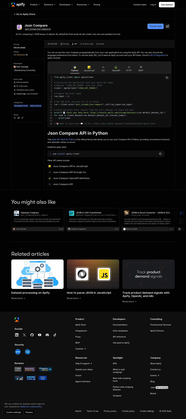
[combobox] (167, 26)
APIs (115, 363)
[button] (86, 319)
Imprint (78, 411)
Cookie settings (147, 411)
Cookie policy (128, 411)
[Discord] (47, 335)
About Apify (155, 363)
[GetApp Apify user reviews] (18, 369)
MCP (77, 343)
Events (153, 375)
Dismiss (29, 412)
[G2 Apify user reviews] (19, 378)
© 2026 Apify (165, 411)
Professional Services (160, 325)
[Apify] (18, 5)
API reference (119, 337)
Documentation (120, 325)
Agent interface (82, 381)
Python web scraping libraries (123, 388)
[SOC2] (27, 352)
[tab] (52, 44)
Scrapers (117, 395)
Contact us (155, 369)
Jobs (159, 387)
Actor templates (120, 331)
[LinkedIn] (17, 335)
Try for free (155, 26)
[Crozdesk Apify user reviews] (43, 378)
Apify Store (80, 325)
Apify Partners (157, 331)
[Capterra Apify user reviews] (45, 369)
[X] (24, 335)
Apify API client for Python (63, 139)
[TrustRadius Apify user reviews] (31, 378)
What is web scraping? (119, 370)
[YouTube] (39, 335)
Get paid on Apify (121, 343)
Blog (152, 381)
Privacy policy (110, 411)
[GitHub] (32, 335)
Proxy (78, 337)
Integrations (81, 331)
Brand (153, 393)
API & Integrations (158, 55)
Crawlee (79, 349)
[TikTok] (55, 335)
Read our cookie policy (31, 406)
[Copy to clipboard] (167, 78)
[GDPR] (18, 352)
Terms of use (92, 411)
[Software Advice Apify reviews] (29, 369)
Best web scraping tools (122, 379)
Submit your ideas (84, 369)
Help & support (82, 363)
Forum (78, 375)
